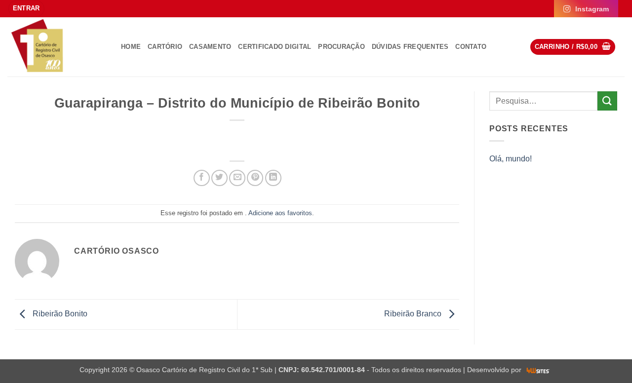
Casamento (210, 46)
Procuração (341, 46)
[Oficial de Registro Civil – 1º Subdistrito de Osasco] (56, 47)
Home (131, 46)
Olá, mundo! (510, 158)
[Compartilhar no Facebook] (202, 178)
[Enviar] (607, 101)
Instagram (592, 9)
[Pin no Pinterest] (255, 178)
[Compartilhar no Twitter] (219, 178)
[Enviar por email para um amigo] (237, 178)
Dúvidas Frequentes (410, 46)
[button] (26, 8)
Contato (470, 46)
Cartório (165, 46)
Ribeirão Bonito (59, 313)
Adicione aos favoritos (280, 213)
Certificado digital (274, 46)
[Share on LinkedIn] (273, 178)
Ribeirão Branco (413, 313)
